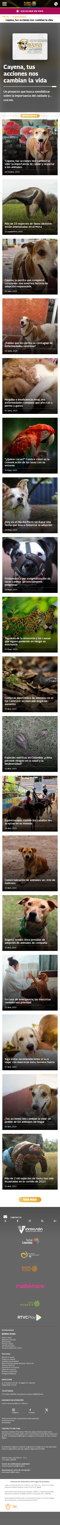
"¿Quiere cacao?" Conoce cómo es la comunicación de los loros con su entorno (27, 462)
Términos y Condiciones (9, 1371)
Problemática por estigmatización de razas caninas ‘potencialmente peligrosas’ (27, 581)
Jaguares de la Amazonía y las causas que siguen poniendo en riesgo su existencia (28, 641)
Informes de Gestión (8, 1346)
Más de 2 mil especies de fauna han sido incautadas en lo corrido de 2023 (29, 1180)
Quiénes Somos (8, 1333)
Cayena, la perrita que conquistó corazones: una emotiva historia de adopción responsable (26, 283)
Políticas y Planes (7, 1344)
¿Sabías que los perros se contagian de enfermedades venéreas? (29, 345)
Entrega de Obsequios (9, 1373)
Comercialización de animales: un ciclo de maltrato (30, 882)
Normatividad (6, 1342)
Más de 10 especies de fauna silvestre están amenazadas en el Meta (28, 225)
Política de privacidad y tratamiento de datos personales (20, 1418)
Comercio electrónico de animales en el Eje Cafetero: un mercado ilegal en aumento (29, 701)
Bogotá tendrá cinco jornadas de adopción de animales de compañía (26, 941)
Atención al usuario (8, 1357)
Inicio (5, 16)
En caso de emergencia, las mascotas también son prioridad (28, 1001)
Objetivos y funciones (9, 1340)
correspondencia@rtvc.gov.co (17, 1436)
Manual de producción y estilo (12, 1348)
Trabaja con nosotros (8, 1359)
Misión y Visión (7, 1337)
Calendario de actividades (10, 1361)
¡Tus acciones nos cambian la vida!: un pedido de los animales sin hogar (28, 1120)
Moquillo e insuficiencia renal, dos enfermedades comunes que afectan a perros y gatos (28, 402)
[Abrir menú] (4, 3)
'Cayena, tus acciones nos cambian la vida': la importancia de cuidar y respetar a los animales (29, 163)
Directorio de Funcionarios (10, 1367)
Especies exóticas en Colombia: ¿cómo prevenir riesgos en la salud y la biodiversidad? (28, 760)
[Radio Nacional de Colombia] (30, 3)
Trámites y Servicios (8, 1365)
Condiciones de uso (8, 1420)
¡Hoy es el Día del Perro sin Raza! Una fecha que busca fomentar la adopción (28, 524)
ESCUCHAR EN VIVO (32, 11)
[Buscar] (56, 4)
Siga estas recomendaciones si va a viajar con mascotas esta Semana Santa (29, 1061)
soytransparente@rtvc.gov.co (11, 1472)
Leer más (8, 100)
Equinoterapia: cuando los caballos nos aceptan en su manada (28, 822)
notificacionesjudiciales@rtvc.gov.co (13, 1466)
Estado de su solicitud (9, 1369)
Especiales (19, 16)
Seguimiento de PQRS (38, 1449)
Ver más (30, 1199)
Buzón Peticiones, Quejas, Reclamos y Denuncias (17, 1363)
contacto (15, 1217)
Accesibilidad (6, 1422)
